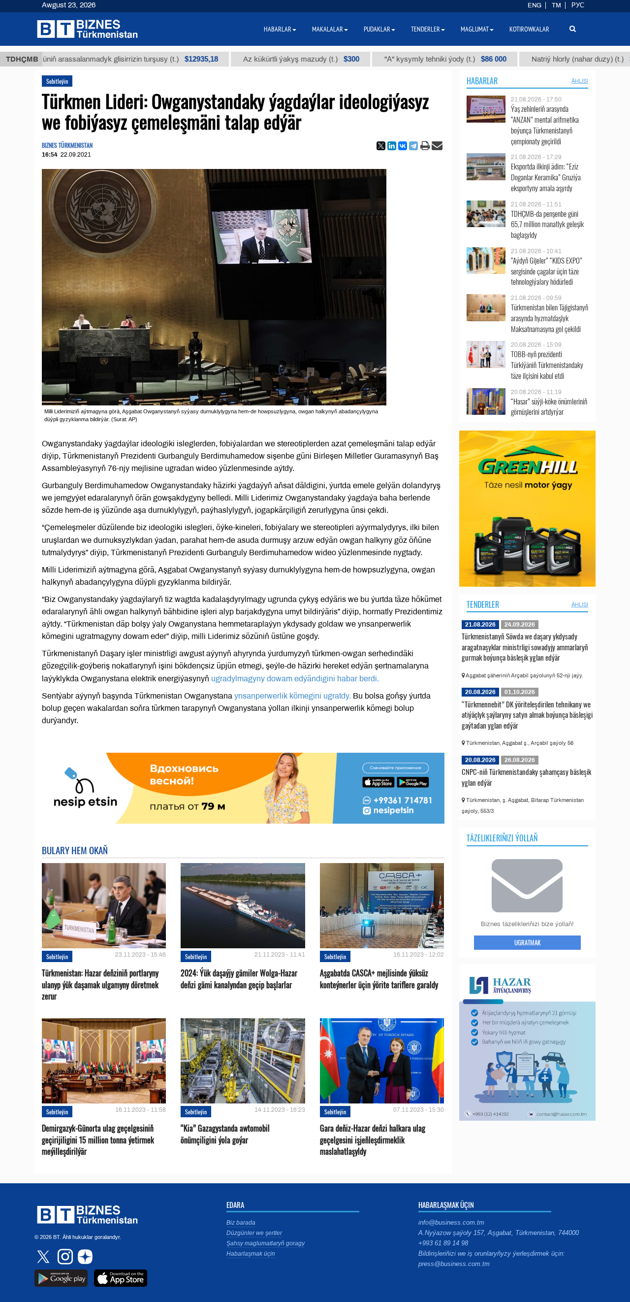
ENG (534, 5)
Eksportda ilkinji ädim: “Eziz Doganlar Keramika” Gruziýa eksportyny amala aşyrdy (546, 177)
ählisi (579, 81)
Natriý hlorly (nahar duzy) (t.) (552, 59)
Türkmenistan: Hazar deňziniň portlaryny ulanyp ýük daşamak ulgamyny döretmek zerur (100, 985)
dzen (84, 1257)
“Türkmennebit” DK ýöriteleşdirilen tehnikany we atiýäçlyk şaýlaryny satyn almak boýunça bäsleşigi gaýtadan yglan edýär (527, 715)
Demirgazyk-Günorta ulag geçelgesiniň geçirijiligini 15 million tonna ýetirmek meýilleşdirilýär (98, 1140)
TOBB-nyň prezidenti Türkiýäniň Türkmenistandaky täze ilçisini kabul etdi (547, 365)
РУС (577, 5)
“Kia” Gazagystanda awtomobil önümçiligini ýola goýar (225, 1134)
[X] (381, 145)
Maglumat (475, 29)
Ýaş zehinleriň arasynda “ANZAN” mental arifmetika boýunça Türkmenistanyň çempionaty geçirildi (545, 124)
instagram (64, 1257)
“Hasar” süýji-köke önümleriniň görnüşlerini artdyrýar (549, 406)
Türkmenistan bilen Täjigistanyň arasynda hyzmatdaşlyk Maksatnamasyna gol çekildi (549, 318)
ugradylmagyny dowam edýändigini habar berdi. (295, 678)
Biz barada (240, 1222)
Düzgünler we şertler (254, 1233)
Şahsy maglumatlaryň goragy (265, 1243)
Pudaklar (377, 29)
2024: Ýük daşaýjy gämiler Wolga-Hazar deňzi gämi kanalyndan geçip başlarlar (239, 979)
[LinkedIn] (391, 145)
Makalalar (327, 29)
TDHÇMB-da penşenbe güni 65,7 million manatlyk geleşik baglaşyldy (547, 224)
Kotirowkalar (529, 29)
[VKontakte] (402, 145)
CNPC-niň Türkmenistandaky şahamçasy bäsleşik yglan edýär (526, 777)
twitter (44, 1257)
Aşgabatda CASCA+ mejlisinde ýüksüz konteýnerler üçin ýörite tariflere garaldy (379, 979)
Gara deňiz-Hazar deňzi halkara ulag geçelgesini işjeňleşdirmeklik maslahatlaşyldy (372, 1140)
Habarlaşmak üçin (250, 1253)
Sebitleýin (57, 81)
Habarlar (482, 81)
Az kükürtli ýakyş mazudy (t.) (267, 59)
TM (556, 5)
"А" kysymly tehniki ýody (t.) (411, 59)
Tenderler (483, 604)
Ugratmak (527, 942)
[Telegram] (413, 145)
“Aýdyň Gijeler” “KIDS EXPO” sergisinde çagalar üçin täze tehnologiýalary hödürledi (546, 271)
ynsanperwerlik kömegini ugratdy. (293, 696)
